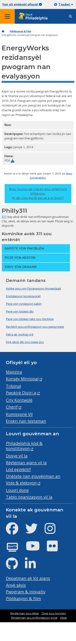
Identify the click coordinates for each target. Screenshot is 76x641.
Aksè (63, 617)
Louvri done (17, 490)
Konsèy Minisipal (22, 379)
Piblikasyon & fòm (20, 31)
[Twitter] (34, 531)
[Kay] (3, 31)
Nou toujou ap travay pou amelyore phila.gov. (38, 193)
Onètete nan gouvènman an (33, 476)
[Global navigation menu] (7, 16)
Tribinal (13, 386)
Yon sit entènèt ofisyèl (20, 4)
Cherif (12, 407)
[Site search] (70, 16)
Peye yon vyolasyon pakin (24, 304)
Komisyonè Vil (19, 414)
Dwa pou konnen (54, 613)
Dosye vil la (16, 456)
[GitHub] (15, 566)
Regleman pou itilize (24, 613)
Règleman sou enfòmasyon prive (34, 617)
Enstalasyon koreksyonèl (23, 296)
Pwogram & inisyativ (25, 591)
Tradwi (64, 4)
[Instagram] (53, 531)
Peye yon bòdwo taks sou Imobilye (30, 319)
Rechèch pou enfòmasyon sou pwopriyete (35, 327)
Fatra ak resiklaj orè (19, 334)
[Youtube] (36, 549)
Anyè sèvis (16, 585)
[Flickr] (55, 549)
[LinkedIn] (33, 566)
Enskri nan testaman (26, 421)
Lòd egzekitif (18, 469)
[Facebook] (15, 531)
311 (4, 217)
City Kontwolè (19, 400)
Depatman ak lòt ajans (28, 578)
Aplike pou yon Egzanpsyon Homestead (33, 288)
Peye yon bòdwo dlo (20, 311)
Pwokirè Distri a (21, 393)
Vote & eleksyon (21, 483)
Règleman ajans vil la (26, 462)
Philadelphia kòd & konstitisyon (24, 445)
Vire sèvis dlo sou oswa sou (25, 342)
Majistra (14, 372)
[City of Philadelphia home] (34, 16)
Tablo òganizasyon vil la (29, 497)
